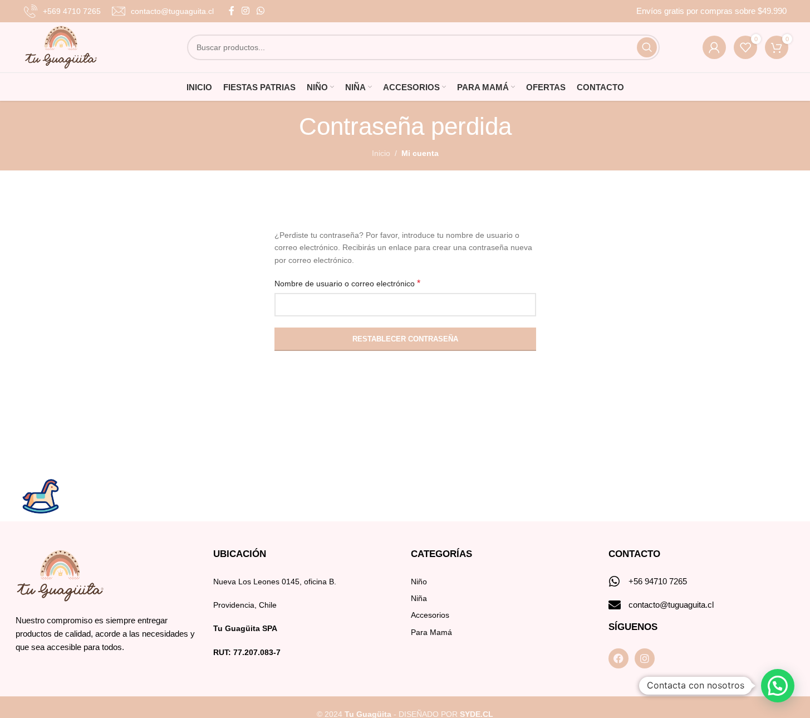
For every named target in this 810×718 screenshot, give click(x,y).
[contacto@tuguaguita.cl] (614, 605)
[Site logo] (61, 46)
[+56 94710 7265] (614, 581)
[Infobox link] (62, 11)
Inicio (381, 153)
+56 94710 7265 (658, 581)
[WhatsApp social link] (260, 10)
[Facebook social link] (231, 10)
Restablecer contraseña (405, 339)
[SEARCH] (647, 47)
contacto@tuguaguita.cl (671, 604)
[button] (777, 685)
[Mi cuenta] (714, 47)
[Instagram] (645, 658)
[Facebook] (618, 658)
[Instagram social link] (245, 10)
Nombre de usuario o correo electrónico (347, 283)
